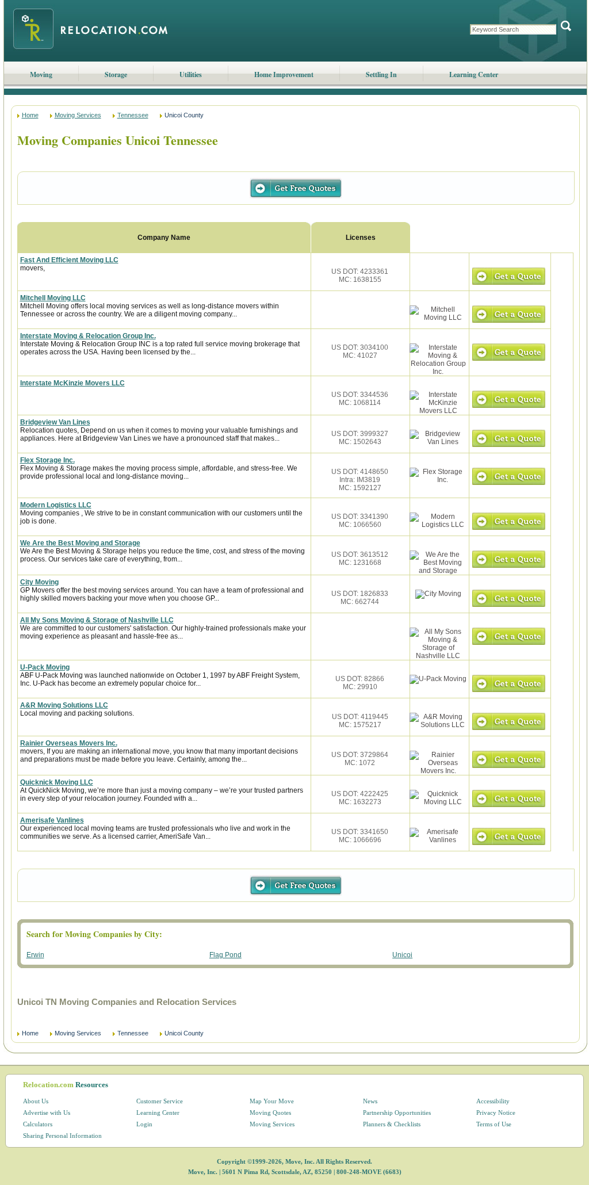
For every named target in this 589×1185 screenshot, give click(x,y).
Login (144, 1124)
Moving (41, 74)
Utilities (190, 74)
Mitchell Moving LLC (53, 298)
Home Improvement (283, 74)
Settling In (381, 74)
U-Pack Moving (45, 667)
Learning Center (473, 74)
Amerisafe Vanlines (52, 820)
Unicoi (402, 955)
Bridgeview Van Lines (55, 422)
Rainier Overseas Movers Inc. (68, 743)
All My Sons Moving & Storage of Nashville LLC (97, 620)
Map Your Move (272, 1101)
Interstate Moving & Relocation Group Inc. (88, 336)
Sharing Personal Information (62, 1135)
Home (30, 115)
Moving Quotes (270, 1112)
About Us (35, 1101)
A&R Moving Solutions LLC (64, 705)
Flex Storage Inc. (47, 460)
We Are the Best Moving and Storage (80, 543)
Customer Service (159, 1101)
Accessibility (493, 1101)
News (370, 1101)
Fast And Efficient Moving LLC (69, 260)
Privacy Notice (495, 1112)
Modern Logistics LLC (55, 505)
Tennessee (132, 115)
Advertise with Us (46, 1112)
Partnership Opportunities (397, 1112)
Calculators (37, 1124)
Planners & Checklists (391, 1124)
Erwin (35, 955)
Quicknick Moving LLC (56, 782)
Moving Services (78, 115)
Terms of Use (493, 1124)
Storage (116, 74)
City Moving (39, 582)
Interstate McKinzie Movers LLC (72, 383)
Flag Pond (225, 955)
